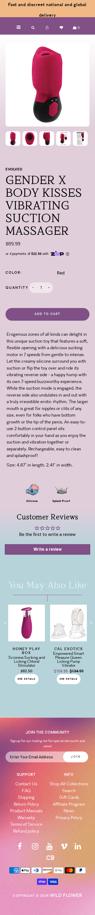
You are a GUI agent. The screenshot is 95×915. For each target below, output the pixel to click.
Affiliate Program (69, 804)
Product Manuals (26, 811)
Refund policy (26, 831)
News (69, 811)
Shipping (26, 797)
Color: (14, 272)
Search (69, 791)
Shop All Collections (69, 784)
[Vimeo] (64, 848)
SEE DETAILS (27, 679)
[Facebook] (20, 848)
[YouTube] (49, 848)
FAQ (26, 791)
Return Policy (26, 804)
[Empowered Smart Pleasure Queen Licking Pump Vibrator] (68, 639)
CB (50, 858)
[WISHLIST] (61, 28)
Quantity (17, 288)
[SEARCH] (33, 28)
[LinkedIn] (78, 848)
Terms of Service (26, 824)
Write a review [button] (48, 549)
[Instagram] (35, 848)
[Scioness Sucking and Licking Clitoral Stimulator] (26, 639)
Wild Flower (66, 895)
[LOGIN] (47, 28)
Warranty (26, 818)
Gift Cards (69, 797)
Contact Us (26, 784)
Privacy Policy (69, 818)
